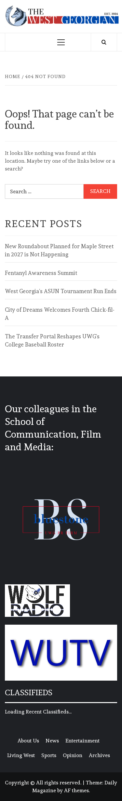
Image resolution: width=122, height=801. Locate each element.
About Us (28, 741)
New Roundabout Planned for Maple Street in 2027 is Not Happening (59, 250)
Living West (21, 755)
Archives (99, 755)
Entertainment (82, 741)
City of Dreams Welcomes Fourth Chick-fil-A (60, 313)
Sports (48, 755)
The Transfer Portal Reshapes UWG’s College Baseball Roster (52, 340)
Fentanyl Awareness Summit (41, 273)
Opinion (72, 755)
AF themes (76, 790)
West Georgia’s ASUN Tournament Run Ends (60, 291)
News (52, 741)
